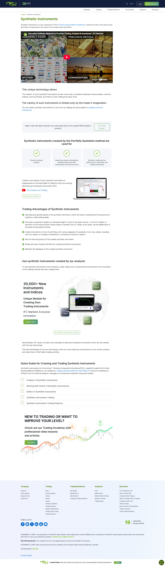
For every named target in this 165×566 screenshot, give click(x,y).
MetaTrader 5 (74, 496)
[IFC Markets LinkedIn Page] (36, 524)
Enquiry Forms (25, 496)
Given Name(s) (119, 31)
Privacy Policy (26, 555)
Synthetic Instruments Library (67, 332)
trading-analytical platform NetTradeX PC (73, 371)
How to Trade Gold (125, 493)
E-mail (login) (119, 43)
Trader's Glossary (125, 509)
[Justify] (127, 3)
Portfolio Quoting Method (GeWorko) (71, 25)
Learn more (30, 322)
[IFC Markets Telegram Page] (46, 524)
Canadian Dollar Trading (127, 496)
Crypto (47, 501)
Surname (117, 37)
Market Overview (100, 498)
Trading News (99, 501)
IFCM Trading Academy (127, 511)
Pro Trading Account (126, 491)
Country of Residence (121, 54)
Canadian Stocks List (126, 501)
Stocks (47, 498)
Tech (96, 491)
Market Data (99, 493)
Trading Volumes (50, 506)
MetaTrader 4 (74, 493)
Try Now (31, 442)
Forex (47, 491)
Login (140, 4)
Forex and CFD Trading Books (129, 506)
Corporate (129, 25)
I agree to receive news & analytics (126, 65)
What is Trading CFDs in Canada (130, 498)
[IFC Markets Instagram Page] (27, 524)
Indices (47, 496)
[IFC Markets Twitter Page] (32, 524)
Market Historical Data (102, 496)
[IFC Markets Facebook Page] (23, 524)
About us (23, 491)
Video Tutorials (124, 503)
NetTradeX (73, 491)
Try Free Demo (102, 127)
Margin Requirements (52, 509)
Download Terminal (31, 196)
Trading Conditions (51, 503)
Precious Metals (50, 493)
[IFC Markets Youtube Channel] (41, 524)
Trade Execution (50, 514)
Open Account (152, 4)
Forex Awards (25, 493)
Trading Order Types (51, 511)
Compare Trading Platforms (78, 498)
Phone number (119, 60)
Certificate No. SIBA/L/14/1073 (63, 537)
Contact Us (24, 498)
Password (118, 48)
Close (118, 562)
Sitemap (35, 549)
